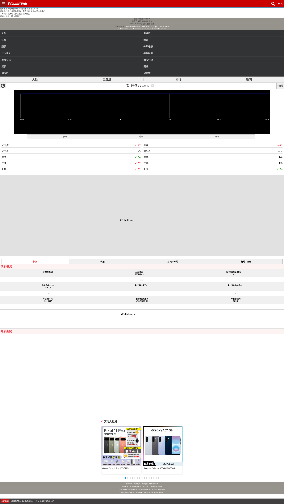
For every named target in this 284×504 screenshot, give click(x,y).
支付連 (10, 9)
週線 (141, 136)
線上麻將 (22, 11)
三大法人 (6, 53)
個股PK (5, 73)
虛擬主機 (9, 16)
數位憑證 (18, 14)
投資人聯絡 (145, 24)
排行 (3, 40)
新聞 (249, 79)
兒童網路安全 (146, 21)
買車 (2, 11)
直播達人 (11, 14)
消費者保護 (136, 21)
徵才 (152, 24)
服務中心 (34, 9)
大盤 (3, 33)
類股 (3, 46)
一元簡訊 (3, 14)
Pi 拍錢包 (22, 9)
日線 (65, 136)
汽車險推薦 (14, 11)
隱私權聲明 (145, 19)
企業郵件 (16, 16)
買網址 (2, 16)
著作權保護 (119, 26)
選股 (3, 66)
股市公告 (6, 60)
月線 (217, 136)
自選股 (107, 79)
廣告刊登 (137, 19)
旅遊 (28, 9)
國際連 (16, 9)
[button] (125, 478)
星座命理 (34, 11)
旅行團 (6, 11)
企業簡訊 (26, 14)
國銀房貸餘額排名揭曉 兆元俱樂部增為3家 (32, 499)
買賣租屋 (3, 9)
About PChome (135, 24)
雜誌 (28, 11)
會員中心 (41, 11)
